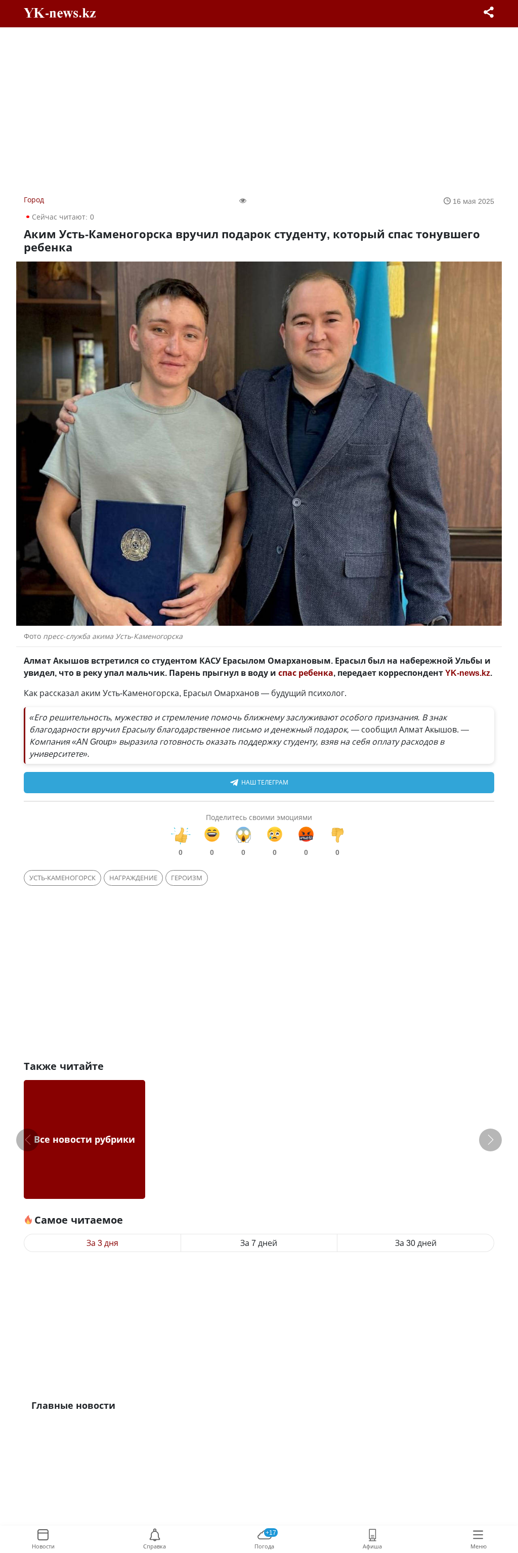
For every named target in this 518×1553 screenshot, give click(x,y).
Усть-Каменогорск (62, 877)
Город (34, 199)
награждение (133, 877)
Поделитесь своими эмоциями (259, 817)
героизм (186, 877)
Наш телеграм (264, 782)
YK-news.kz (467, 672)
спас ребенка (305, 672)
